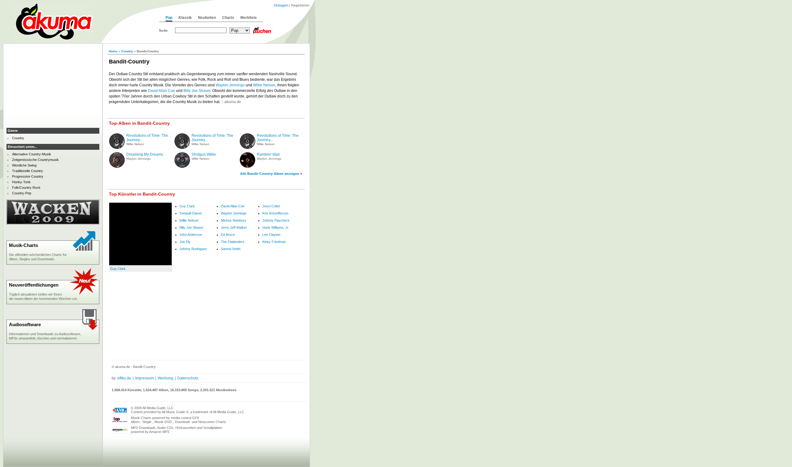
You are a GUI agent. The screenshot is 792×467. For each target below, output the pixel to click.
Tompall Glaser (190, 213)
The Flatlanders (232, 242)
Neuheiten (207, 17)
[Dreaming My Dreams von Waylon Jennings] (117, 166)
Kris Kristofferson (275, 213)
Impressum (144, 378)
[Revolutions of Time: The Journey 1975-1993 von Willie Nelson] (117, 147)
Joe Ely (185, 242)
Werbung (165, 378)
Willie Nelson (264, 85)
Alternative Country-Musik (31, 154)
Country (127, 51)
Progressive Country (27, 176)
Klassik (185, 17)
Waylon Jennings (230, 85)
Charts (228, 17)
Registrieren (300, 5)
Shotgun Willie (204, 154)
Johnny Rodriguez (193, 249)
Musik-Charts (23, 245)
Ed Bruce (228, 234)
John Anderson (190, 234)
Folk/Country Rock (26, 187)
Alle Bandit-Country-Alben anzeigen (269, 173)
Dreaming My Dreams (144, 154)
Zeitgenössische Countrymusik (35, 160)
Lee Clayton (271, 234)
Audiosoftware (25, 324)
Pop (169, 17)
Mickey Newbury (233, 220)
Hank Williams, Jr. (275, 227)
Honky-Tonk (21, 182)
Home (113, 51)
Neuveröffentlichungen (33, 285)
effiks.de (124, 378)
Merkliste (248, 17)
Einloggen (281, 5)
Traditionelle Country (27, 171)
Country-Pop (21, 193)
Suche (163, 30)
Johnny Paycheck (276, 220)
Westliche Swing (24, 165)
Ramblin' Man (268, 154)
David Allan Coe (161, 91)
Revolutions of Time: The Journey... (147, 137)
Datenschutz (187, 378)
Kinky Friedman (274, 242)
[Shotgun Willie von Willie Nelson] (182, 166)
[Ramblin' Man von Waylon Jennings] (247, 166)
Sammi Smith (230, 249)
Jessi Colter (271, 206)
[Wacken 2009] (52, 223)
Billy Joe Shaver (196, 91)
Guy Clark (118, 268)
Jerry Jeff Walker (234, 227)
